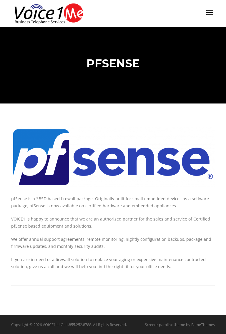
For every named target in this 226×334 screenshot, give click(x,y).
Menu (210, 12)
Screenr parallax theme (165, 324)
